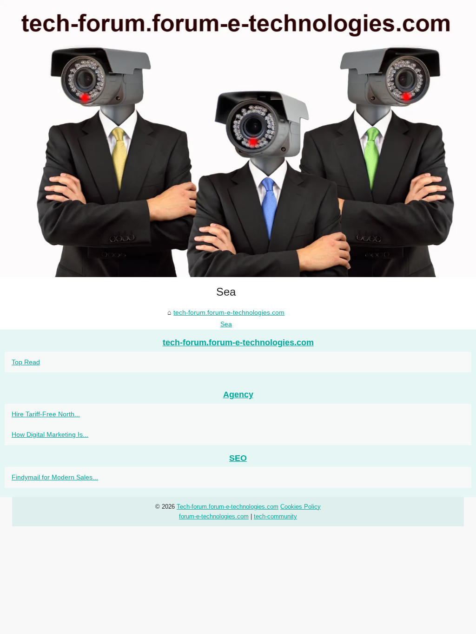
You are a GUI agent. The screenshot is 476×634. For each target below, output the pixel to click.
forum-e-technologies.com (214, 516)
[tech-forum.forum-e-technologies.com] (238, 138)
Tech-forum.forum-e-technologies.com (227, 506)
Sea (226, 324)
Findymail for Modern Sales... (55, 477)
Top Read (26, 362)
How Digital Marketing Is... (50, 434)
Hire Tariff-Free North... (46, 414)
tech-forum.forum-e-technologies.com (228, 312)
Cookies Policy (300, 506)
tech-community (275, 516)
